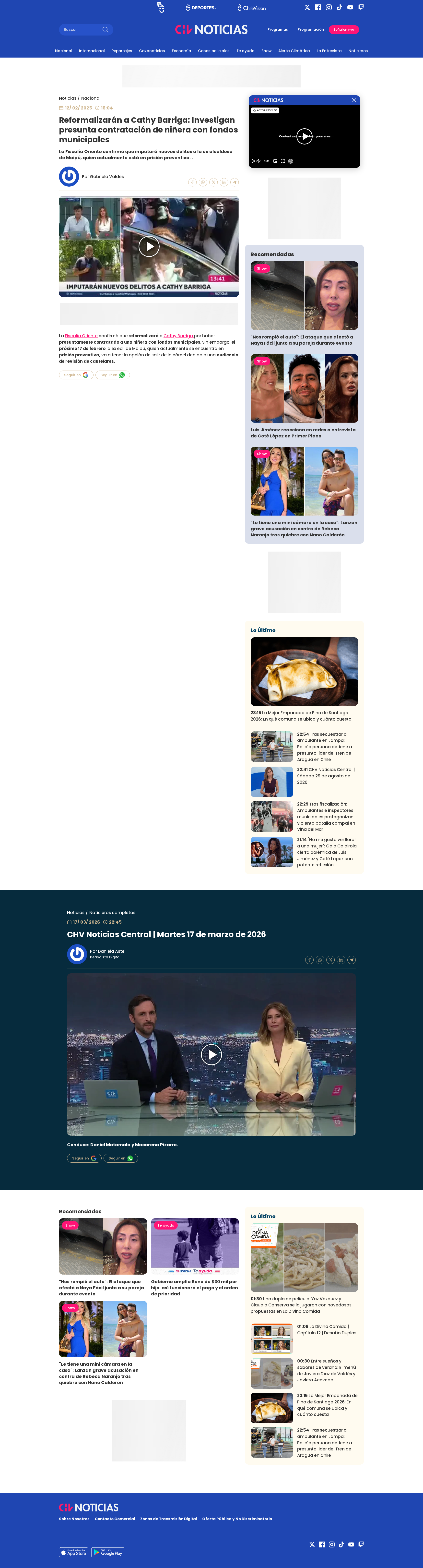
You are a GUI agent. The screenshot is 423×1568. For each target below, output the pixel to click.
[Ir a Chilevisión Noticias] (211, 29)
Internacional (92, 50)
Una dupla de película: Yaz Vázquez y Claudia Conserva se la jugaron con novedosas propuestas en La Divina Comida (301, 1305)
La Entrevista (329, 50)
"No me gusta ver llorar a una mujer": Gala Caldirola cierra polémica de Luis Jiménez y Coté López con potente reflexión (327, 852)
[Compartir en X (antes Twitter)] (213, 182)
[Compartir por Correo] (234, 182)
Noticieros (358, 50)
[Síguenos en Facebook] (318, 7)
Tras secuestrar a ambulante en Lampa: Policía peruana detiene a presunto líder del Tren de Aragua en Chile (324, 746)
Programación (311, 29)
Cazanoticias (152, 50)
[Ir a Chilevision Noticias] (211, 1507)
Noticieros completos (112, 913)
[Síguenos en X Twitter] (307, 7)
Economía (181, 50)
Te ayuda (245, 50)
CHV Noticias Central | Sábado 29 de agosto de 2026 (326, 776)
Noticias (67, 98)
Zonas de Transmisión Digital (168, 1518)
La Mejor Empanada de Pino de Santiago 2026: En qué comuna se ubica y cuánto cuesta (301, 716)
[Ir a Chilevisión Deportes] (201, 7)
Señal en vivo (344, 29)
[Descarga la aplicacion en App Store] (107, 1552)
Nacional (63, 50)
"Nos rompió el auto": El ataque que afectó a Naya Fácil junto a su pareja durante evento (302, 340)
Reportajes (122, 50)
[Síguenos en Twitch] (361, 7)
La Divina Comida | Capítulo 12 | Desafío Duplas (326, 1330)
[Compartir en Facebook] (192, 182)
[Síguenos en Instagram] (329, 7)
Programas (278, 29)
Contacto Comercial (115, 1518)
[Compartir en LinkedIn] (224, 182)
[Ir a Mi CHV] (160, 7)
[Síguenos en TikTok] (339, 7)
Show (266, 50)
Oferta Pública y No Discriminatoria (237, 1518)
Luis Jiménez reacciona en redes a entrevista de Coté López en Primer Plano (303, 433)
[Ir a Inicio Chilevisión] (252, 7)
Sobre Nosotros (74, 1518)
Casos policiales (214, 50)
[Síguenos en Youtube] (350, 7)
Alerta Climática (294, 50)
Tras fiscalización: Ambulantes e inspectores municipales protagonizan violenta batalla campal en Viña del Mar (326, 816)
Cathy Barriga (179, 336)
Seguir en (72, 375)
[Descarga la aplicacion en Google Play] (73, 1552)
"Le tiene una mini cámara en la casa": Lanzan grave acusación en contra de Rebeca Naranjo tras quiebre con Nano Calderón (304, 528)
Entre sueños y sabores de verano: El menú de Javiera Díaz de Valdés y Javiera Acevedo (326, 1370)
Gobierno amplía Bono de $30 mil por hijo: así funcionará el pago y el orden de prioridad (194, 1288)
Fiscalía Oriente (81, 336)
